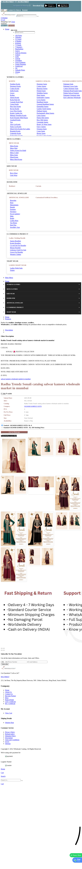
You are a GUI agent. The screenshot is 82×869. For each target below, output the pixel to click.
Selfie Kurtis (14, 91)
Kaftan (12, 95)
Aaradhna (18, 60)
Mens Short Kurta (16, 159)
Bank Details (9, 700)
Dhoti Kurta (14, 157)
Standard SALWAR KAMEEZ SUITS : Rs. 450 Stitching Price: (24, 427)
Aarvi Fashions (20, 62)
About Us (8, 692)
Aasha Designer (20, 64)
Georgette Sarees (42, 122)
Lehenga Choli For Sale (18, 250)
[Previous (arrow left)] (2, 650)
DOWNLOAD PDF (9, 436)
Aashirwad (19, 66)
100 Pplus (18, 35)
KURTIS (12, 81)
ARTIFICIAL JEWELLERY (19, 197)
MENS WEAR (14, 143)
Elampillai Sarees (42, 106)
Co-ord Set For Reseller (18, 245)
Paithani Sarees (42, 111)
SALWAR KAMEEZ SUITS (33, 406)
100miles (18, 37)
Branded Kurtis (15, 131)
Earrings (13, 209)
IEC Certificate (10, 703)
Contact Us (12, 10)
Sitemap (8, 744)
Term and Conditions (12, 740)
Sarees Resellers (15, 241)
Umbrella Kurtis (15, 133)
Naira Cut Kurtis (15, 127)
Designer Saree (42, 84)
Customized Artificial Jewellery (47, 197)
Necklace (13, 212)
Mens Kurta (14, 146)
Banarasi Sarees (42, 88)
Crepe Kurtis (14, 104)
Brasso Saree (41, 133)
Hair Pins (13, 225)
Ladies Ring (14, 221)
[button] (41, 866)
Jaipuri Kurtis (14, 97)
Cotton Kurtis (14, 88)
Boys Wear (14, 173)
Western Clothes (15, 254)
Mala (11, 216)
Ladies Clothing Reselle (17, 238)
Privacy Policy (10, 732)
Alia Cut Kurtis (15, 124)
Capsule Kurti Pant (16, 102)
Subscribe (5, 664)
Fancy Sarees (41, 127)
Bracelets (13, 200)
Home (7, 29)
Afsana (17, 72)
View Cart (4, 25)
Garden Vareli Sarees (44, 109)
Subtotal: (4, 24)
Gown (12, 93)
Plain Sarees (41, 95)
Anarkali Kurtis (15, 120)
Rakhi (12, 218)
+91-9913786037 (8, 2)
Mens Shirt (13, 148)
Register (25, 10)
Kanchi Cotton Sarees (44, 136)
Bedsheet (12, 186)
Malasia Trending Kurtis (18, 115)
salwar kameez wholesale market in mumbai (16, 379)
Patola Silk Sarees (43, 118)
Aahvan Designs (20, 53)
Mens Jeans (14, 155)
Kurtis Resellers (15, 243)
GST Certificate (10, 702)
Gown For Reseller (16, 252)
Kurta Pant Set (15, 100)
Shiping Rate (9, 722)
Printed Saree (41, 91)
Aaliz (17, 57)
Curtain (38, 186)
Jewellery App (15, 227)
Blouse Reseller (15, 248)
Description (9, 330)
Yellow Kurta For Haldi (18, 150)
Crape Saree (41, 131)
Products (8, 319)
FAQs (7, 742)
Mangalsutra (14, 205)
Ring (11, 203)
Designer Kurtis (15, 86)
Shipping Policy (10, 736)
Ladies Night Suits (16, 268)
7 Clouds (18, 45)
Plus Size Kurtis (15, 106)
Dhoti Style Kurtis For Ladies (20, 129)
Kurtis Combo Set (16, 113)
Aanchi (17, 58)
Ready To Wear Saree (44, 124)
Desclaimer (9, 738)
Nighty (12, 270)
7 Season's (18, 47)
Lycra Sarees (41, 100)
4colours (18, 43)
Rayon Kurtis (14, 109)
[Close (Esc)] (2, 648)
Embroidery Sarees (43, 97)
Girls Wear (13, 175)
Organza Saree (42, 129)
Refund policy (10, 734)
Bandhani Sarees (42, 102)
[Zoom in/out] (4, 648)
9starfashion (19, 49)
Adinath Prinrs (20, 70)
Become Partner (10, 696)
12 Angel (18, 39)
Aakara (17, 55)
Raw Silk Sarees (42, 120)
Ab (16, 68)
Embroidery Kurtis (16, 136)
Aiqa (16, 74)
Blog (6, 698)
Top (11, 122)
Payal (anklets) (15, 214)
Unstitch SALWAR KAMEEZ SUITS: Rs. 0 (18, 425)
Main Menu (9, 278)
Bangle (12, 207)
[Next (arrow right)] (4, 650)
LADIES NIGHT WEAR (17, 265)
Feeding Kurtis (15, 84)
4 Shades (18, 41)
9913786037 (5, 677)
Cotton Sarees (41, 86)
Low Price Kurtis (16, 111)
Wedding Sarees (42, 93)
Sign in (18, 10)
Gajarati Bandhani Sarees (45, 104)
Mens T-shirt (14, 153)
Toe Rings (13, 223)
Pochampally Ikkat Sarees (45, 113)
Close (13, 22)
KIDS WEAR (13, 170)
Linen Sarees (41, 115)
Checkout (11, 25)
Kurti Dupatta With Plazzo (19, 118)
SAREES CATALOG (43, 81)
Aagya (17, 51)
